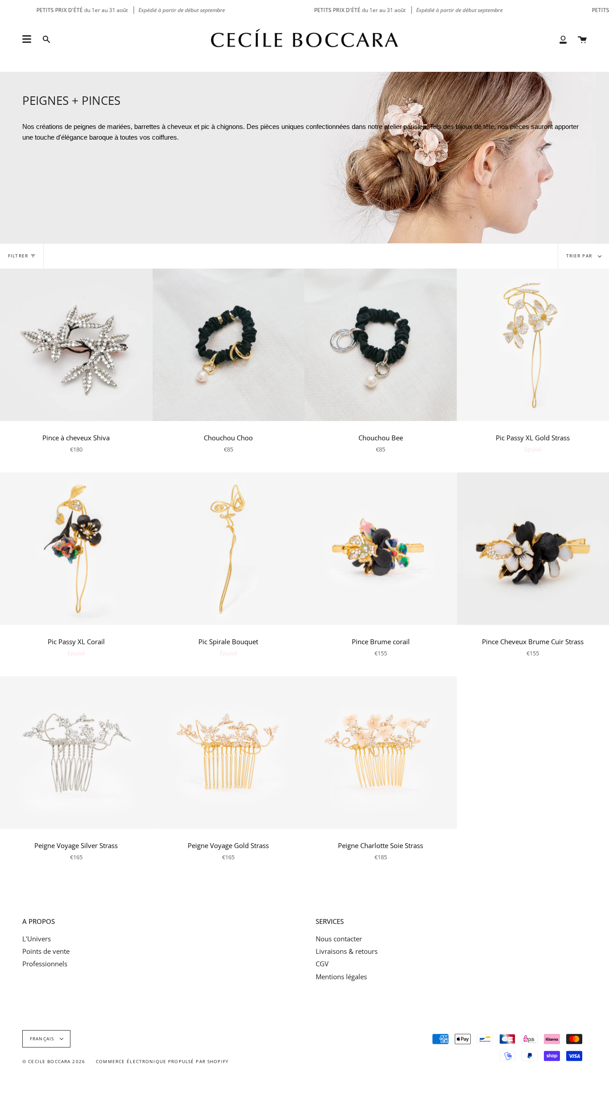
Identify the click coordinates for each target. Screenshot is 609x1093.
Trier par (580, 256)
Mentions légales (341, 976)
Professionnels (44, 963)
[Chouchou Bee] (380, 345)
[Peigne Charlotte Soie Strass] (380, 752)
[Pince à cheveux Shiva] (76, 345)
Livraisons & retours (347, 951)
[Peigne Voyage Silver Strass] (76, 752)
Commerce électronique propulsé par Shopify (162, 1061)
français (43, 1039)
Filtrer (18, 256)
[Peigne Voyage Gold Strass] (228, 752)
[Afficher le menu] (26, 39)
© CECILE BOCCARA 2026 (53, 1061)
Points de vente (46, 951)
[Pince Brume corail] (380, 548)
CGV (322, 963)
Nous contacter (339, 938)
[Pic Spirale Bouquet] (228, 548)
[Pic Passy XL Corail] (76, 548)
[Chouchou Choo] (228, 345)
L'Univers (36, 938)
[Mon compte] (563, 39)
